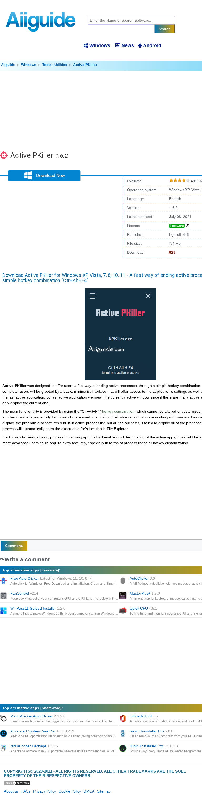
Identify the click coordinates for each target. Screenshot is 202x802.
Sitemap (104, 791)
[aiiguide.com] (41, 9)
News (128, 45)
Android (152, 45)
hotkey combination (118, 411)
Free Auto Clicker (51, 578)
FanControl (24, 593)
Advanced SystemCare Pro (42, 731)
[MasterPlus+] (123, 596)
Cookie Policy (70, 791)
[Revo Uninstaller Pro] (123, 734)
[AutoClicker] (123, 581)
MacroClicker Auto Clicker (37, 716)
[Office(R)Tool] (123, 719)
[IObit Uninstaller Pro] (123, 749)
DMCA (89, 791)
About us (11, 791)
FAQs (26, 791)
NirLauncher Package (34, 746)
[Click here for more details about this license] (187, 225)
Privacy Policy (44, 791)
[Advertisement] (60, 225)
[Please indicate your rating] (171, 181)
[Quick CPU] (123, 611)
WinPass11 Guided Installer (37, 608)
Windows (99, 45)
